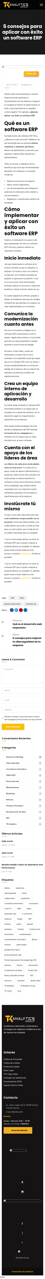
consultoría (25, 898)
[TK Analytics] (15, 4)
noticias (7, 945)
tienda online (35, 981)
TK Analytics (23, 824)
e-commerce (27, 914)
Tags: (4, 598)
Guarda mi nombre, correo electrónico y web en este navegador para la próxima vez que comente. (23, 718)
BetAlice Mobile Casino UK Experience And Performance (22, 866)
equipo (20, 919)
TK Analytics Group (27, 986)
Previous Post (17, 620)
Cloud (24, 893)
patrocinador (22, 945)
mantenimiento (25, 934)
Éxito (22, 598)
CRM (19, 909)
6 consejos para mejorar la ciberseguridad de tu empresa (27, 642)
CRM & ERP (31, 74)
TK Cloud (8, 991)
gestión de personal (12, 604)
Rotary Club (32, 970)
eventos (7, 924)
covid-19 (7, 909)
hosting (21, 929)
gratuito (30, 924)
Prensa (19, 965)
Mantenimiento (23, 787)
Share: (4, 610)
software (21, 981)
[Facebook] (12, 610)
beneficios (20, 888)
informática (9, 934)
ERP (12, 598)
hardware (8, 929)
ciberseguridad (10, 893)
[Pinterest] (21, 610)
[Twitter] (16, 610)
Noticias (23, 800)
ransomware (33, 965)
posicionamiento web (12, 955)
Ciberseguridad (23, 763)
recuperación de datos (13, 970)
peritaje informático (12, 950)
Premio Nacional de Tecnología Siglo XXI (20, 960)
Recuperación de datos (23, 812)
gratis (19, 924)
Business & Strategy (23, 757)
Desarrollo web (23, 781)
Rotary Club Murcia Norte (14, 975)
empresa (7, 919)
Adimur (7, 888)
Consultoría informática (23, 769)
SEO (23, 818)
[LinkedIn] (25, 610)
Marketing (23, 793)
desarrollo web (10, 914)
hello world (7, 841)
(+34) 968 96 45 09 (14, 1112)
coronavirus (33, 903)
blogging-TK (26, 84)
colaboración (9, 898)
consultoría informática (13, 903)
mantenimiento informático (15, 939)
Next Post (16, 635)
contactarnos (25, 554)
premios (7, 965)
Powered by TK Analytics (22, 1271)
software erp (31, 604)
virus (19, 991)
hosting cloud (34, 929)
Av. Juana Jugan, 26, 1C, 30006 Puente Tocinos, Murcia (22, 1106)
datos (29, 909)
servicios (8, 981)
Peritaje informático (23, 806)
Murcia (34, 939)
